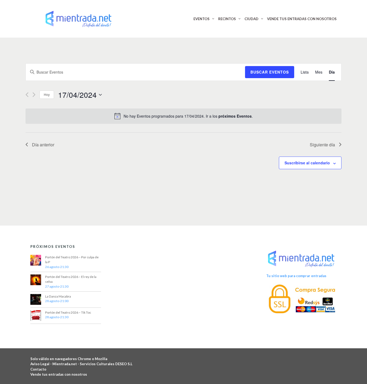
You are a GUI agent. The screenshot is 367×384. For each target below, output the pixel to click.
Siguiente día (322, 145)
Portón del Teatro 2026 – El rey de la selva (70, 279)
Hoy (47, 94)
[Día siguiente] (34, 94)
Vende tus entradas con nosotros (58, 374)
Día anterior (43, 145)
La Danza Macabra (58, 296)
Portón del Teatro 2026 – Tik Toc (68, 312)
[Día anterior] (27, 94)
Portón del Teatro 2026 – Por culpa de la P (72, 259)
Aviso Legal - (41, 364)
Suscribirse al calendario (307, 162)
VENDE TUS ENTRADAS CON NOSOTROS (302, 19)
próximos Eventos (235, 116)
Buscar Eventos (269, 72)
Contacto (38, 369)
